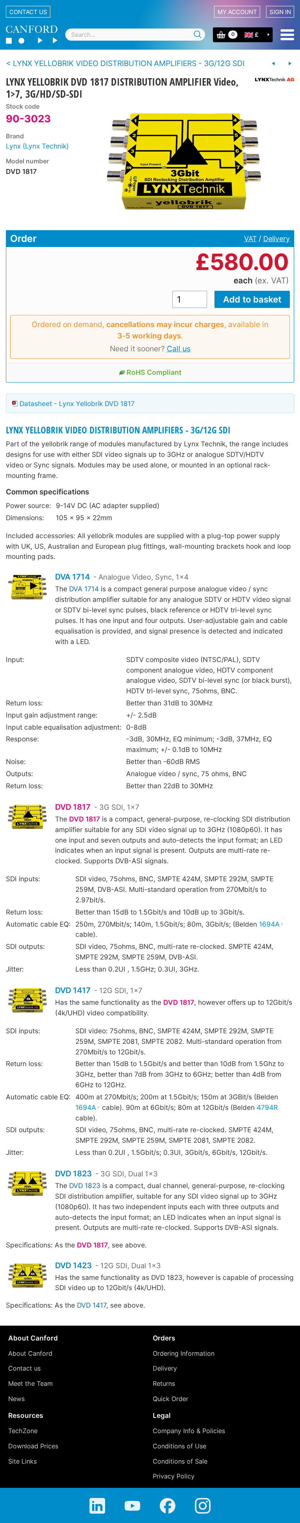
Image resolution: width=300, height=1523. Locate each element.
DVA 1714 (72, 577)
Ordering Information (183, 1353)
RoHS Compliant (154, 372)
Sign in (280, 12)
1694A (269, 924)
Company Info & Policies (189, 1431)
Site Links (22, 1461)
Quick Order (170, 1399)
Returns (164, 1383)
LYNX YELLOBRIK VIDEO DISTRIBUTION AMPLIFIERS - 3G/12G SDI (118, 430)
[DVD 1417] (27, 1001)
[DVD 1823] (27, 1184)
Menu (287, 34)
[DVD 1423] (27, 1276)
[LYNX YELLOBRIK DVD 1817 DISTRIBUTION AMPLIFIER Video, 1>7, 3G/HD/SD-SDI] (185, 161)
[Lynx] (271, 79)
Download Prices (33, 1446)
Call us (179, 348)
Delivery (276, 238)
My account (237, 12)
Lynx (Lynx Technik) (37, 146)
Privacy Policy (174, 1476)
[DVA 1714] (27, 587)
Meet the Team (30, 1383)
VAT (250, 238)
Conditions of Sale (180, 1461)
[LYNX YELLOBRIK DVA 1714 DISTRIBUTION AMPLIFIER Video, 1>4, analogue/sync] (273, 63)
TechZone (23, 1431)
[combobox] (135, 35)
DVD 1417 (73, 990)
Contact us (28, 12)
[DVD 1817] (27, 818)
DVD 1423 (73, 1265)
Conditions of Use (179, 1446)
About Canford (30, 1353)
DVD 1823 (73, 1173)
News (16, 1399)
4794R (267, 1107)
